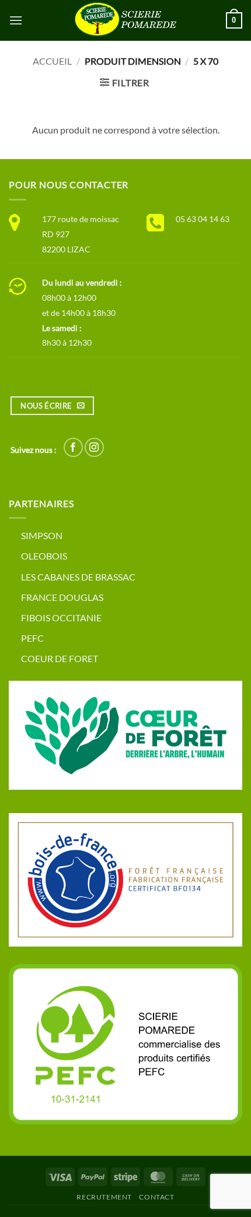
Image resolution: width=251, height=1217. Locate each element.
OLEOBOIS (44, 555)
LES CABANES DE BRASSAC (78, 576)
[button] (16, 20)
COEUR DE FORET (59, 658)
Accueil (52, 60)
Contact (156, 1197)
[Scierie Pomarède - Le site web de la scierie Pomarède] (125, 20)
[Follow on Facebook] (73, 447)
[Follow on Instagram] (94, 447)
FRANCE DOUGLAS (62, 597)
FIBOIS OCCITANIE (61, 617)
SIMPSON (41, 535)
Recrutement (104, 1197)
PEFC (32, 637)
